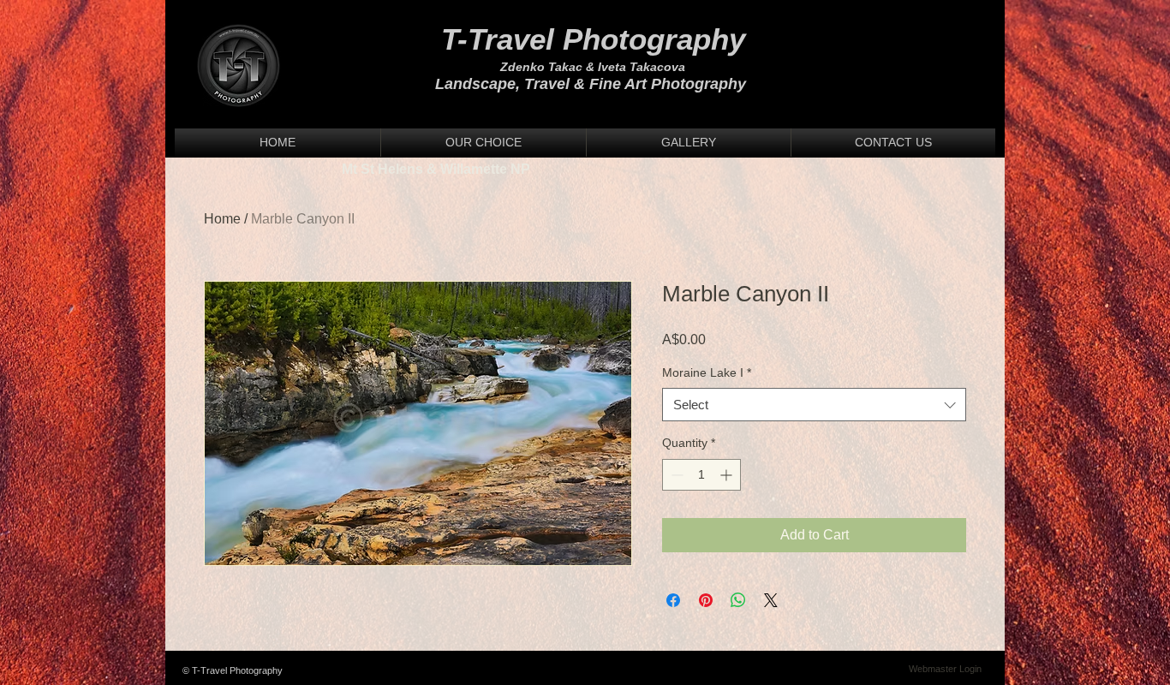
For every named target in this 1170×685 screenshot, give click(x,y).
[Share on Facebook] (673, 600)
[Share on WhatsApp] (738, 600)
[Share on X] (771, 600)
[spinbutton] (701, 475)
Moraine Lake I (706, 372)
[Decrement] (675, 475)
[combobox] (814, 404)
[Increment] (727, 475)
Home (222, 218)
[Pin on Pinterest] (705, 600)
